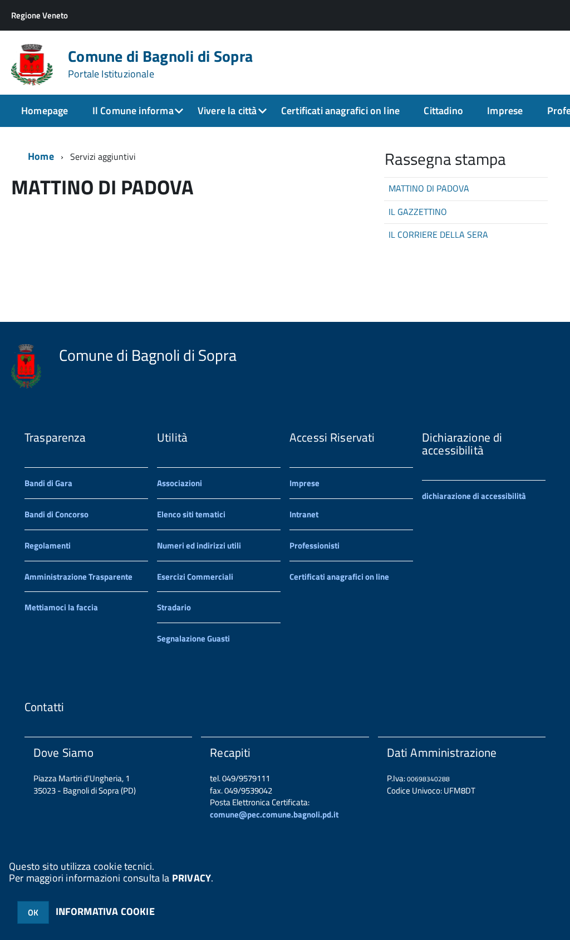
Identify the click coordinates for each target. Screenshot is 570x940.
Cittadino (443, 110)
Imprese (505, 110)
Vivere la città (227, 110)
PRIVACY (191, 877)
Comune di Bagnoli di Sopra (160, 64)
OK (33, 912)
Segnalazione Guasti (193, 638)
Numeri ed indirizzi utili (199, 545)
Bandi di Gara (48, 483)
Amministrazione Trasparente (78, 576)
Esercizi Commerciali (195, 576)
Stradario (174, 607)
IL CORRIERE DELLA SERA (438, 234)
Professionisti (314, 545)
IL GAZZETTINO (418, 211)
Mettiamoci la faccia (61, 607)
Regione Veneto (39, 15)
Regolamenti (47, 545)
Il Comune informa (133, 110)
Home (41, 156)
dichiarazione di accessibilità (474, 495)
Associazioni (179, 483)
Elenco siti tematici (191, 514)
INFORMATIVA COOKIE (105, 911)
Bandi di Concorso (56, 514)
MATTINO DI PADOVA (429, 188)
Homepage (44, 110)
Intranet (303, 514)
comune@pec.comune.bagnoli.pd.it (274, 814)
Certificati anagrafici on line (340, 110)
